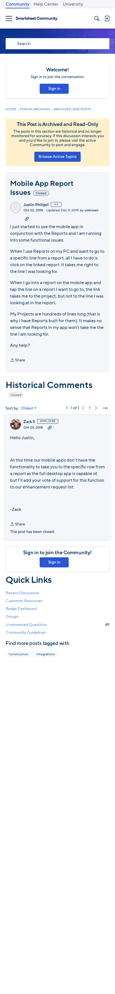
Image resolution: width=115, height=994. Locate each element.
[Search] (97, 18)
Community (17, 4)
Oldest (27, 408)
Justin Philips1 (36, 204)
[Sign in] (107, 18)
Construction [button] (18, 654)
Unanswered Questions (57, 624)
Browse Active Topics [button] (57, 156)
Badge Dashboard (21, 608)
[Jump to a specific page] (104, 408)
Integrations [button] (45, 654)
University (73, 4)
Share (17, 360)
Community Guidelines (25, 632)
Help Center (45, 4)
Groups (12, 616)
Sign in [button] (54, 88)
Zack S (29, 421)
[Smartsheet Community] (37, 18)
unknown (92, 210)
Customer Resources (24, 601)
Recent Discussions (22, 593)
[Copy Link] (26, 218)
